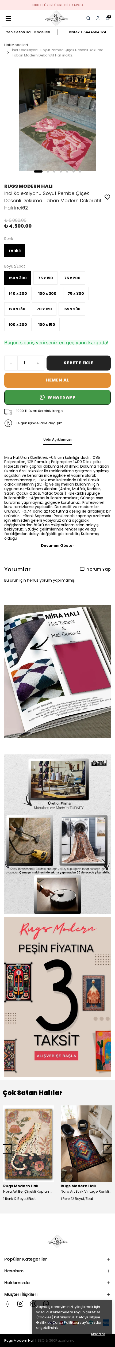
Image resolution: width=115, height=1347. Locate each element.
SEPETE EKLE (79, 363)
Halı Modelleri (16, 44)
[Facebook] (7, 1303)
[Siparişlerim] (98, 18)
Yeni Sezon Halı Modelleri (28, 32)
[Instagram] (20, 1303)
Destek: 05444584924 (86, 32)
